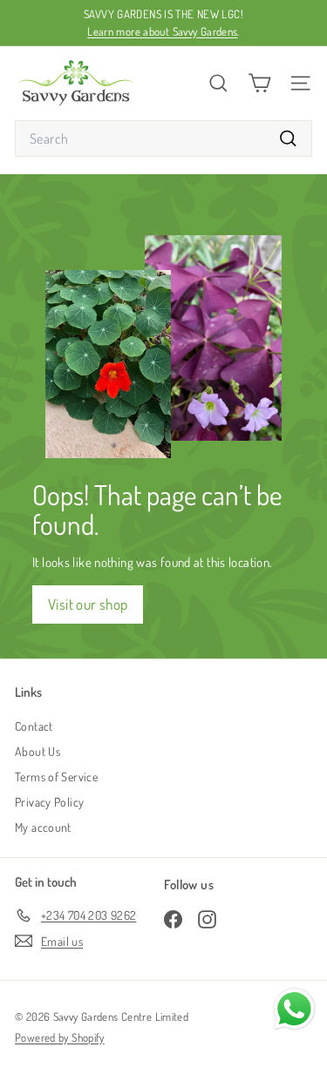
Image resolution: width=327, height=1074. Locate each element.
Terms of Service (56, 776)
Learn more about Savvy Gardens (162, 31)
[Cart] (259, 83)
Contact (34, 726)
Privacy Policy (49, 801)
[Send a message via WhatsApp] (294, 1009)
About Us (37, 751)
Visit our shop (87, 604)
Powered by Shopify (60, 1037)
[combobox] (163, 138)
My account (43, 827)
